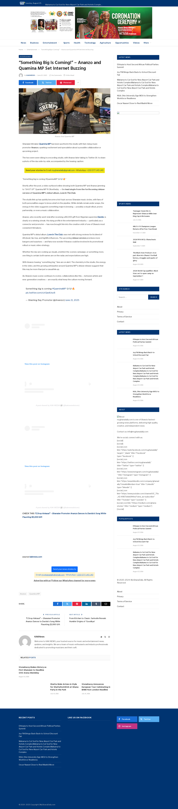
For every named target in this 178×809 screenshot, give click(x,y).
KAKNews (30, 75)
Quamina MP (34, 594)
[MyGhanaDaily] (22, 3)
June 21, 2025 (72, 300)
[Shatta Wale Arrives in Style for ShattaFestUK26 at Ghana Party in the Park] (64, 672)
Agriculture (105, 43)
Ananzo (23, 594)
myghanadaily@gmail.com (63, 170)
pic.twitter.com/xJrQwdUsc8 (40, 292)
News (23, 43)
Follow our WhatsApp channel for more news (74, 580)
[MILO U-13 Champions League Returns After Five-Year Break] (124, 229)
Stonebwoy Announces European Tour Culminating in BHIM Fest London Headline (96, 687)
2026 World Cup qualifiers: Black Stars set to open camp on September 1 (145, 273)
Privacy (120, 312)
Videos (136, 43)
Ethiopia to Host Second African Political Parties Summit (145, 340)
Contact (120, 321)
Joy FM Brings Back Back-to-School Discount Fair (144, 354)
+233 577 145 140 (95, 170)
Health (77, 43)
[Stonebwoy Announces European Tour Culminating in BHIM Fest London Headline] (96, 672)
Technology (90, 43)
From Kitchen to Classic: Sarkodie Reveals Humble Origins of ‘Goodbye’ (87, 620)
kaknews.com (36, 557)
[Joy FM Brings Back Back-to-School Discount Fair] (124, 355)
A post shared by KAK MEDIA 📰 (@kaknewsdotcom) (57, 405)
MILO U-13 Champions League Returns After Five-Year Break (145, 228)
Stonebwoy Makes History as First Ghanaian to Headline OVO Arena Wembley (32, 670)
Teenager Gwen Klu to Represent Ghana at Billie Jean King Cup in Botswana (145, 214)
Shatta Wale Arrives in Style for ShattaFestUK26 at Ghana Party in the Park (64, 687)
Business (34, 43)
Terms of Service (124, 317)
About (119, 307)
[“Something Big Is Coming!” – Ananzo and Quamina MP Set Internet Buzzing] (64, 111)
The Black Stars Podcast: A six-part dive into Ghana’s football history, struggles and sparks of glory (145, 257)
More (146, 43)
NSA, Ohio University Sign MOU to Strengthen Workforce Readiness (146, 394)
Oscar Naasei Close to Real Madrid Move (134, 103)
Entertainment (50, 43)
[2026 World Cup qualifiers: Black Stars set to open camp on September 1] (124, 273)
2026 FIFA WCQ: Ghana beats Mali (144, 241)
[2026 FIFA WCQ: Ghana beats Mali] (124, 242)
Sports (66, 43)
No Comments (57, 75)
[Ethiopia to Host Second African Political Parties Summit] (124, 342)
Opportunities (122, 43)
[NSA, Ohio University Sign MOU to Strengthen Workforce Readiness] (124, 394)
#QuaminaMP (59, 288)
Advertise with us (42, 580)
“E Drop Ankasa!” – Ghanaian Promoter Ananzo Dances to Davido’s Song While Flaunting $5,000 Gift (43, 621)
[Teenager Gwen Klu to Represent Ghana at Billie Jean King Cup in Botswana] (124, 214)
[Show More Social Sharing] (78, 82)
